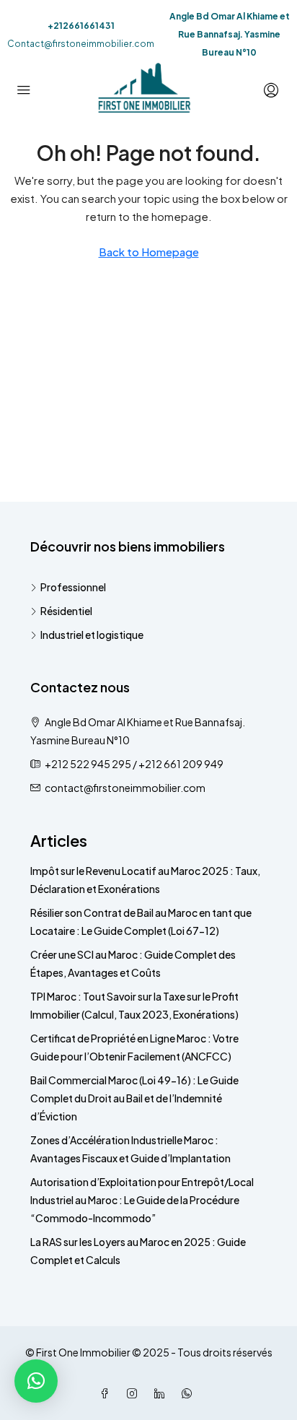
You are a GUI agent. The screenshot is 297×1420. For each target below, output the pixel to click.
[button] (36, 1381)
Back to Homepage (149, 251)
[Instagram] (135, 1393)
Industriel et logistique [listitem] (91, 634)
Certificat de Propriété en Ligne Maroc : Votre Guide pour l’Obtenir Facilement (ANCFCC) (134, 1047)
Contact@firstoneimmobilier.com (80, 43)
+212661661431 (81, 25)
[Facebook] (107, 1393)
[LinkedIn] (162, 1393)
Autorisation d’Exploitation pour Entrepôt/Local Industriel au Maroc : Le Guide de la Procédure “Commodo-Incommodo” (142, 1199)
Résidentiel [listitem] (66, 610)
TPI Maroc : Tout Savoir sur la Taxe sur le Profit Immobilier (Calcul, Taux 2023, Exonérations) (134, 1005)
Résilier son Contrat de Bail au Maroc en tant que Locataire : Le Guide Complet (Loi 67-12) (141, 921)
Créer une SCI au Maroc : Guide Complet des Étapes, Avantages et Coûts (133, 963)
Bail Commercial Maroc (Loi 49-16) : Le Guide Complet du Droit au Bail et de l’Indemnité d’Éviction (134, 1098)
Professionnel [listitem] (73, 586)
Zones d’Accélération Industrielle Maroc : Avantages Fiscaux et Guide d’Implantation (130, 1148)
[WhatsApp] (190, 1393)
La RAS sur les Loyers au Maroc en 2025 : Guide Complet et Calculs (138, 1250)
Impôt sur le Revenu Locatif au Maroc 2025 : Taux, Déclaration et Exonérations (145, 879)
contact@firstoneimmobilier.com (125, 787)
